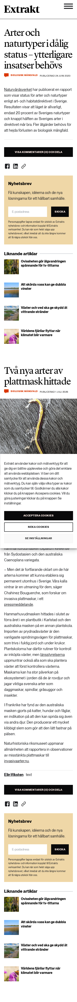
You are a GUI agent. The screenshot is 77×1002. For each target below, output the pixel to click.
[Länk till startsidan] (22, 10)
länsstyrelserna (52, 654)
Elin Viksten (13, 774)
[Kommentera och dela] (6, 75)
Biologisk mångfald (24, 75)
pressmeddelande (18, 604)
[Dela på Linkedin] (15, 166)
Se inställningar (38, 538)
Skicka (60, 211)
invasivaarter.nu (16, 761)
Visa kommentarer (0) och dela (38, 152)
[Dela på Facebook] (7, 166)
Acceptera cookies (38, 515)
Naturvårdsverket (18, 89)
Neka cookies (38, 526)
